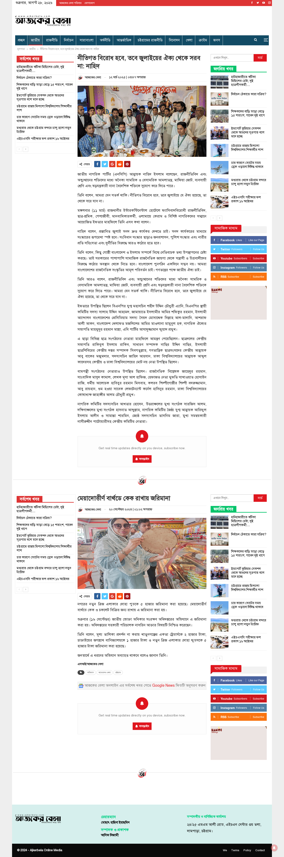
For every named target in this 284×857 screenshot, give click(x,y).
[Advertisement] (185, 20)
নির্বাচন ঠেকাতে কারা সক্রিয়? (248, 94)
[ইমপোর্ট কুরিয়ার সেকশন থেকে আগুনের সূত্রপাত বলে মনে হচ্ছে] (219, 133)
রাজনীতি (52, 40)
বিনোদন (174, 40)
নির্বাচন (68, 40)
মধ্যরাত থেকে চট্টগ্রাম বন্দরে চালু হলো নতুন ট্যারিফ (248, 182)
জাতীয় (35, 40)
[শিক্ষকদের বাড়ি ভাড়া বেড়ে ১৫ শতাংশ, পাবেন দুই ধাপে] (219, 116)
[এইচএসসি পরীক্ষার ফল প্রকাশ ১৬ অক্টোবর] (219, 202)
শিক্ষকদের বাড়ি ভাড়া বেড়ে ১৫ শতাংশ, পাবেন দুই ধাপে (248, 113)
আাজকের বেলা (105, 672)
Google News (163, 685)
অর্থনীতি (105, 40)
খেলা (189, 40)
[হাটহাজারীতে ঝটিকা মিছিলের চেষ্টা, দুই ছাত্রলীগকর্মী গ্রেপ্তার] (219, 81)
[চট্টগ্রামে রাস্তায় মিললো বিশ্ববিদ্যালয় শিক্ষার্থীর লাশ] (219, 150)
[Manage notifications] (274, 848)
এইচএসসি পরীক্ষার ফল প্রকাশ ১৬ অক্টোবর (246, 199)
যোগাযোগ (90, 3)
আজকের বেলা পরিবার (70, 3)
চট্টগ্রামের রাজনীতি (150, 40)
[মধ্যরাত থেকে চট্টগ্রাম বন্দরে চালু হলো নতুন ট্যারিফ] (219, 185)
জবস (216, 40)
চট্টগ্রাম (118, 672)
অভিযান (90, 672)
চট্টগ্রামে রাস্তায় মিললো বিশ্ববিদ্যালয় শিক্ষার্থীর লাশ (247, 147)
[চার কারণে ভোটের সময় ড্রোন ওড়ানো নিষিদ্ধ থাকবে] (219, 167)
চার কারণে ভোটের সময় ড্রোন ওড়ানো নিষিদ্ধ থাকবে (247, 165)
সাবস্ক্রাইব (144, 459)
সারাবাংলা (87, 40)
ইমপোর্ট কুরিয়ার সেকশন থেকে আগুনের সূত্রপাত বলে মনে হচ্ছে (247, 132)
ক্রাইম (203, 40)
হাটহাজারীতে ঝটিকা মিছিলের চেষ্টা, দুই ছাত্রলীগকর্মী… (243, 81)
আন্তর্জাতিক (124, 40)
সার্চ (260, 58)
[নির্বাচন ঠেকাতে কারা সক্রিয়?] (219, 99)
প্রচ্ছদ (21, 40)
